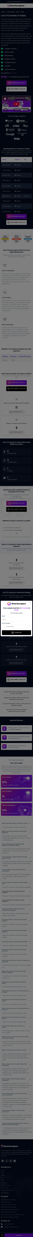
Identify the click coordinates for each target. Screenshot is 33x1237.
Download (18, 632)
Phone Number (6, 623)
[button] (3, 626)
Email (4, 616)
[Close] (30, 603)
